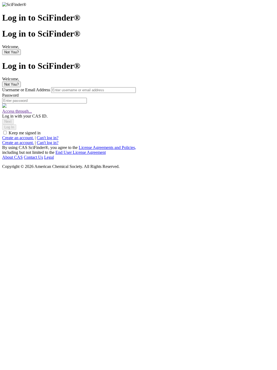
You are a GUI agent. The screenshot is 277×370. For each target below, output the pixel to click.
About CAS (12, 157)
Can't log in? (47, 137)
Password (10, 95)
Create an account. (18, 137)
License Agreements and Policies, (107, 147)
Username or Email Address (26, 89)
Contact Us (33, 157)
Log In (9, 127)
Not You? (11, 52)
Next (8, 121)
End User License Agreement (80, 152)
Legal (49, 157)
